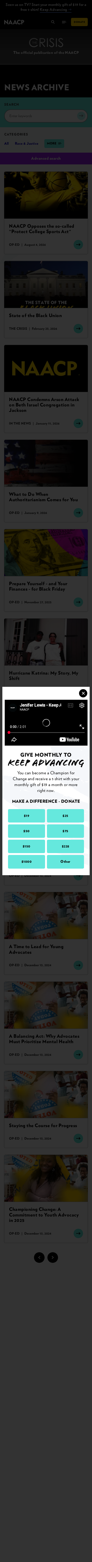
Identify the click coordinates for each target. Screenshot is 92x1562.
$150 (26, 846)
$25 (65, 816)
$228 (65, 846)
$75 (65, 831)
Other (65, 861)
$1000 (26, 861)
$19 (26, 816)
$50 (26, 831)
